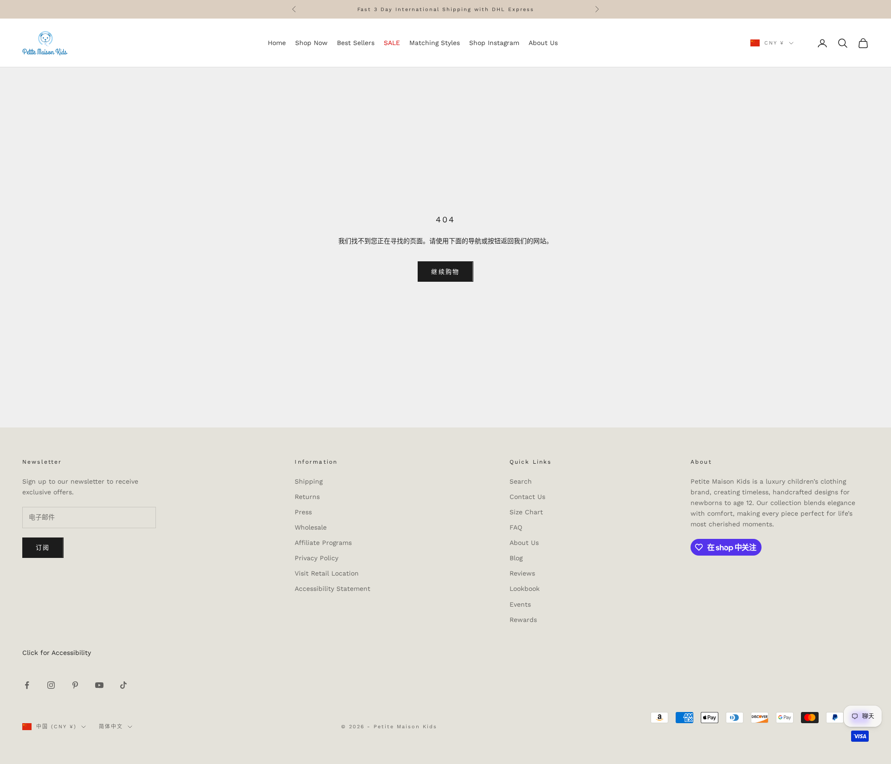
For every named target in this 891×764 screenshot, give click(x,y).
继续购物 (445, 271)
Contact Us (527, 496)
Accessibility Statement (332, 588)
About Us (524, 542)
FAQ (516, 527)
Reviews (522, 573)
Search (521, 481)
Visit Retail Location (327, 573)
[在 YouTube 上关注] (99, 685)
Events (520, 604)
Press (303, 512)
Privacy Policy (316, 558)
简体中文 (111, 727)
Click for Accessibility (56, 652)
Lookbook (525, 588)
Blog (516, 558)
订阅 (43, 547)
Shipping (309, 481)
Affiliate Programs (323, 542)
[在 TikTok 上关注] (123, 685)
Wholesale (311, 527)
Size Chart (526, 512)
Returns (307, 496)
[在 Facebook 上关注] (27, 685)
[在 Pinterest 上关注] (75, 685)
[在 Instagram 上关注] (51, 685)
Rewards (523, 619)
